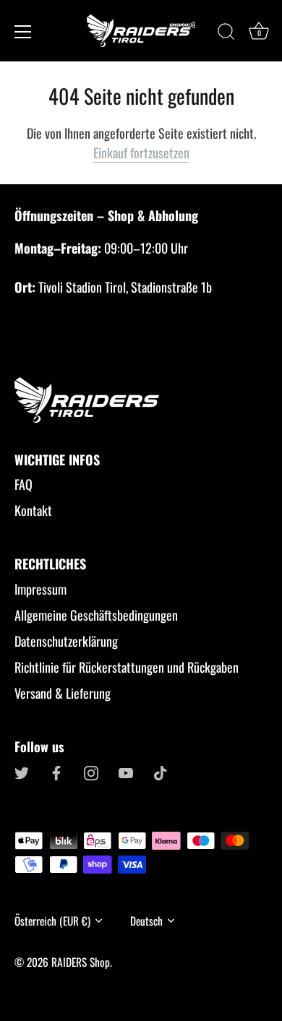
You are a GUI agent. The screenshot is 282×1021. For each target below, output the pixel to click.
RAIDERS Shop (80, 962)
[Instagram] (91, 771)
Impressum (40, 589)
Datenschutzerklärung (66, 641)
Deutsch (146, 921)
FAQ (23, 484)
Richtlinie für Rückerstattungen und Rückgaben (126, 667)
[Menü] (23, 32)
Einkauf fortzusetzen (141, 152)
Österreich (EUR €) (52, 921)
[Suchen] (226, 34)
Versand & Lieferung (62, 693)
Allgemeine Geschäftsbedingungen (96, 615)
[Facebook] (56, 771)
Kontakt (33, 510)
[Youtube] (126, 771)
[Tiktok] (160, 771)
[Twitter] (21, 771)
